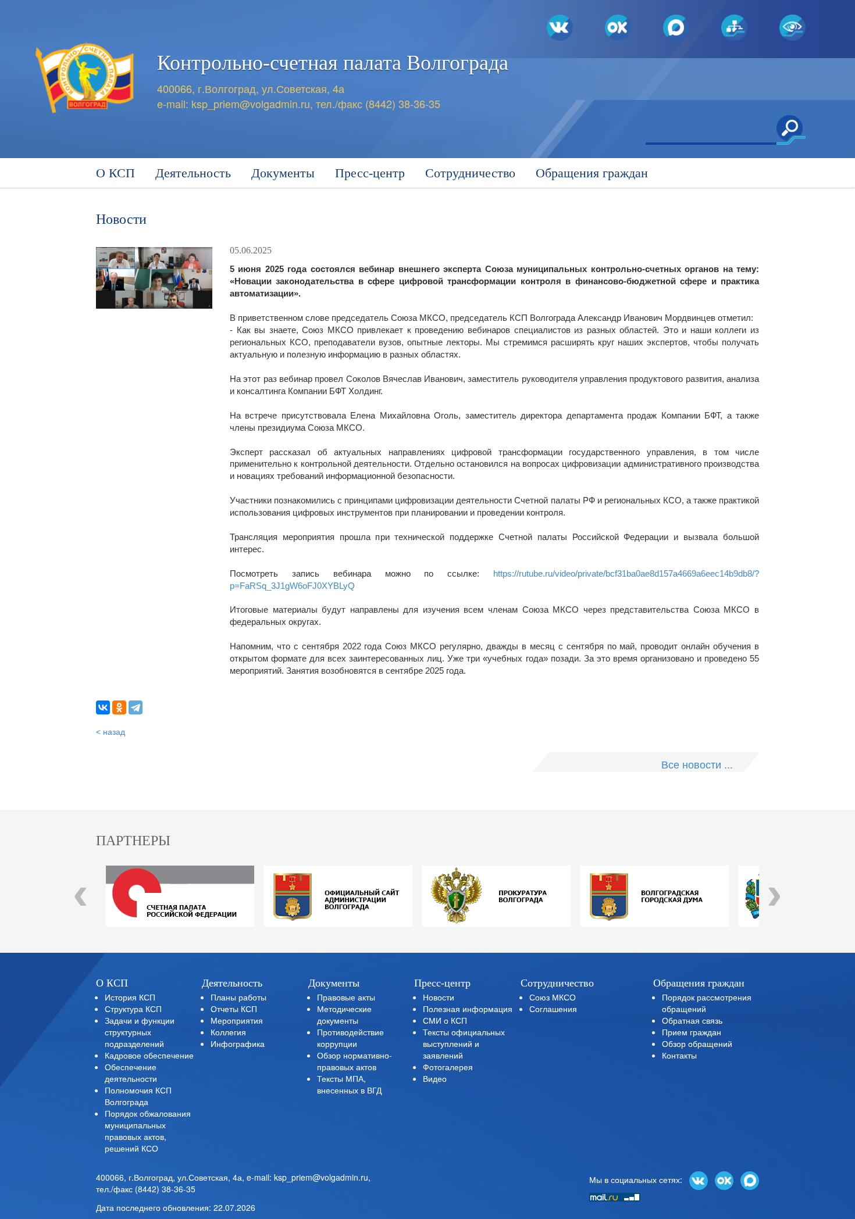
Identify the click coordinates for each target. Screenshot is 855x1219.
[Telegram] (135, 707)
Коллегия (228, 1032)
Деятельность (193, 173)
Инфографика (238, 1043)
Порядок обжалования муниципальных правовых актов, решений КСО (148, 1130)
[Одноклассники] (119, 707)
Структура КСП (133, 1008)
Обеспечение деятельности (131, 1072)
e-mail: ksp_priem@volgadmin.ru (307, 1177)
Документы (283, 173)
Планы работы (238, 997)
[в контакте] (698, 1179)
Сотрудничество (470, 173)
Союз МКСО (552, 997)
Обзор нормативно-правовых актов (354, 1061)
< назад (110, 732)
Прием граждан (691, 1032)
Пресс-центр (370, 173)
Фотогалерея (448, 1067)
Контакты (679, 1055)
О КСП (115, 173)
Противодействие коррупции (350, 1037)
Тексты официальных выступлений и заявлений (464, 1043)
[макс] (749, 1179)
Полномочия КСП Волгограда (138, 1095)
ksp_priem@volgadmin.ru (250, 103)
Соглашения (553, 1008)
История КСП (130, 997)
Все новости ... (697, 763)
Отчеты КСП (234, 1008)
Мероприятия (237, 1020)
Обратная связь (692, 1020)
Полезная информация (467, 1008)
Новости (438, 997)
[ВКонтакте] (103, 707)
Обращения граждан (592, 173)
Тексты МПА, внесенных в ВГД (349, 1084)
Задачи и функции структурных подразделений (139, 1031)
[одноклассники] (724, 1179)
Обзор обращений (697, 1043)
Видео (435, 1078)
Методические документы (344, 1014)
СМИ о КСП (445, 1020)
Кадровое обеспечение (149, 1055)
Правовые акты (346, 997)
